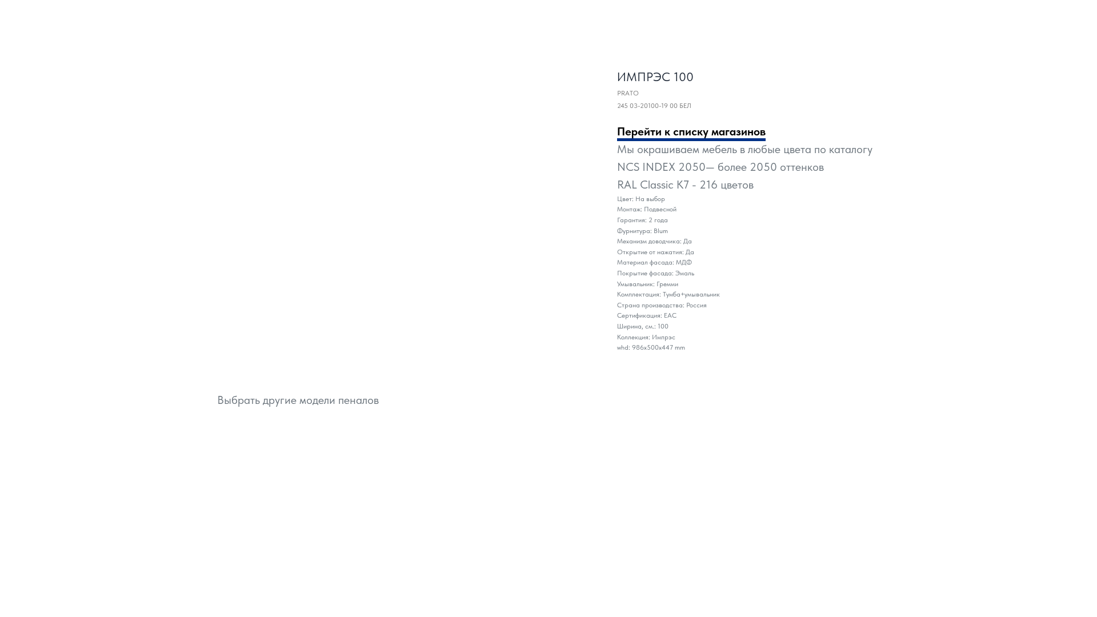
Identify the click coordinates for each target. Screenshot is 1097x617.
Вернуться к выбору (49, 17)
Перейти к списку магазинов (691, 131)
